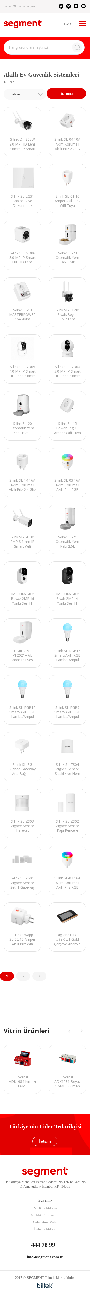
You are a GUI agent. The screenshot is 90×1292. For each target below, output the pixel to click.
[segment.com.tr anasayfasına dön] (23, 24)
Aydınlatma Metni (45, 1222)
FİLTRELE (67, 93)
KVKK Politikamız (45, 1208)
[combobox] (25, 94)
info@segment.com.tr (45, 1257)
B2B (67, 24)
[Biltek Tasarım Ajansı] (45, 1285)
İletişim (45, 1141)
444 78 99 (43, 1245)
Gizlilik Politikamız (45, 1215)
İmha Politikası (45, 1229)
